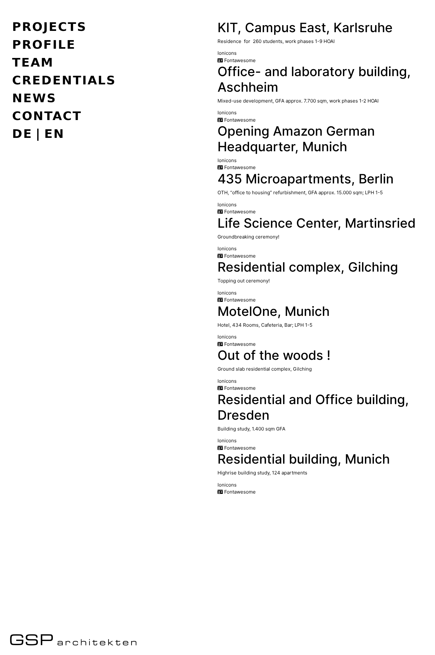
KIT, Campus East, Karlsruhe (305, 27)
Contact (47, 116)
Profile (44, 44)
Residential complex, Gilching (308, 267)
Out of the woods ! (274, 355)
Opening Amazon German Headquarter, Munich (296, 138)
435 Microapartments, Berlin (306, 179)
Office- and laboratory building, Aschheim (314, 79)
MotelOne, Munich (274, 311)
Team (33, 62)
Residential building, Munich (304, 459)
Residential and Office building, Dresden (313, 407)
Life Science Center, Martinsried (317, 223)
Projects (49, 26)
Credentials (64, 80)
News (34, 98)
